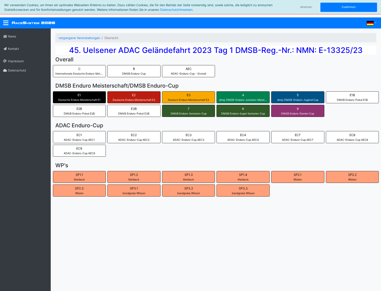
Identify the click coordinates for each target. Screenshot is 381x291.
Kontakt (13, 49)
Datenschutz (16, 70)
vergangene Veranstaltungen (79, 38)
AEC (188, 71)
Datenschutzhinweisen (176, 9)
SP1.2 (133, 177)
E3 (188, 97)
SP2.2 (352, 177)
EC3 (188, 137)
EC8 (352, 137)
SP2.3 (79, 190)
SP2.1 (297, 177)
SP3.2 (188, 190)
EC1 (79, 137)
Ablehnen (306, 7)
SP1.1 (79, 177)
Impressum (15, 61)
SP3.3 (243, 190)
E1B (352, 97)
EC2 (133, 137)
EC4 (243, 137)
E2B (79, 111)
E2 (134, 97)
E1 (79, 97)
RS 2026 (33, 23)
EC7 (297, 137)
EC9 (79, 150)
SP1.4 (243, 177)
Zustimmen (349, 7)
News (11, 36)
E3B (133, 111)
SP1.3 (188, 177)
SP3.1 (133, 190)
